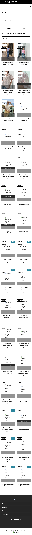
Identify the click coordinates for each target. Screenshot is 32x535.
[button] (16, 503)
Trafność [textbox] (5, 38)
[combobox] (16, 38)
